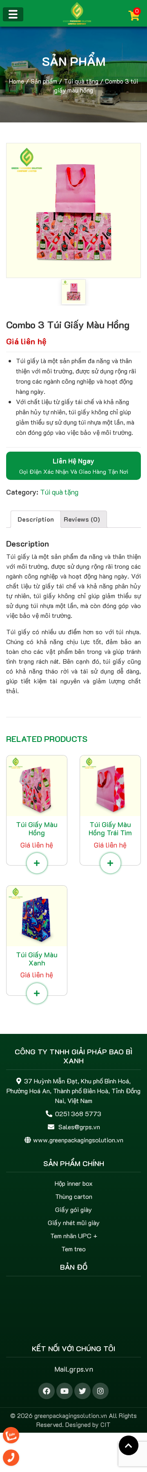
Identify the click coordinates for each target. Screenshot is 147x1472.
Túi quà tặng (81, 81)
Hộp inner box (74, 1183)
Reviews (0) (82, 519)
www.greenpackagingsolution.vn (78, 1139)
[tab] (36, 519)
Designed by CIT (88, 1424)
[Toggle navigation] (13, 14)
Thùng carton (73, 1196)
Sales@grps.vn (79, 1126)
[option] (73, 210)
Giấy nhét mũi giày (74, 1222)
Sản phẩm (44, 81)
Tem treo (73, 1248)
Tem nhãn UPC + (73, 1235)
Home (16, 81)
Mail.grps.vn (73, 1368)
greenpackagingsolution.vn (70, 1415)
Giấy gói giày (73, 1209)
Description (36, 519)
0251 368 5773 (78, 1113)
